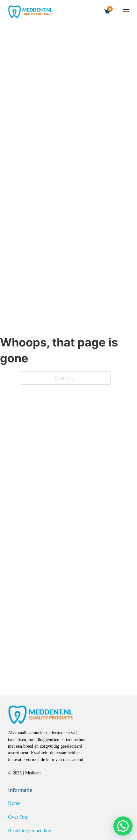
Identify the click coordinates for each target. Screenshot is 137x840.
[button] (123, 826)
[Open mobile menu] (126, 11)
